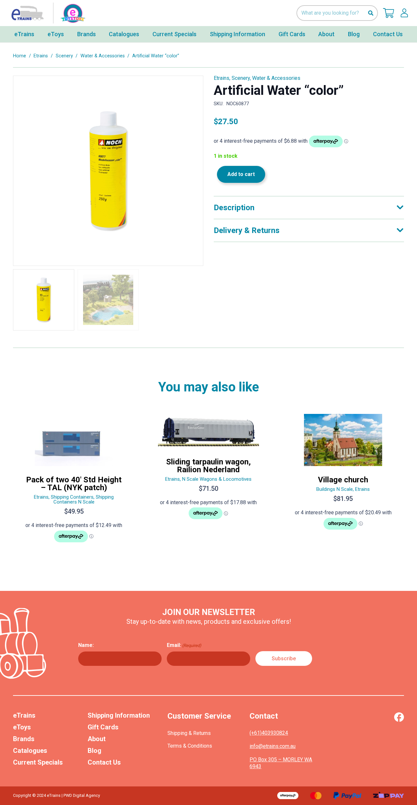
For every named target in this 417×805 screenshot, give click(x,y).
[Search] (370, 13)
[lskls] (404, 13)
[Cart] (388, 13)
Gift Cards (103, 727)
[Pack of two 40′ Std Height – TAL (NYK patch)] (74, 480)
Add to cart (241, 174)
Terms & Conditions (189, 746)
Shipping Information (119, 715)
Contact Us (104, 762)
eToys (22, 727)
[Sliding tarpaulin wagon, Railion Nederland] (208, 480)
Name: (86, 645)
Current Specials (38, 762)
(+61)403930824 (269, 733)
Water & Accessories (102, 56)
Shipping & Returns (189, 733)
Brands (24, 739)
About (97, 739)
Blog (94, 750)
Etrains (41, 56)
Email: (184, 645)
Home (19, 56)
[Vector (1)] (399, 717)
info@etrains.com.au (272, 746)
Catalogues (30, 750)
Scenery (64, 56)
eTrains (24, 715)
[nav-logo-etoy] (47, 13)
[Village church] (343, 480)
